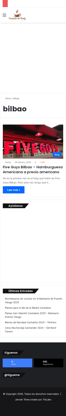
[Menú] (4, 16)
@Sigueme (12, 375)
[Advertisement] (33, 57)
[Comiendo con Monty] (17, 15)
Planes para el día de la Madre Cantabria (28, 307)
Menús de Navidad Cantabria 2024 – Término (30, 322)
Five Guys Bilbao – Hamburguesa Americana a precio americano (33, 169)
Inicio (8, 98)
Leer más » (13, 189)
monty (8, 162)
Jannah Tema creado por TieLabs (33, 399)
